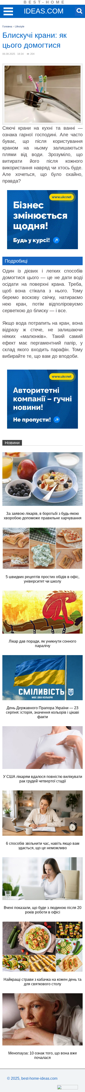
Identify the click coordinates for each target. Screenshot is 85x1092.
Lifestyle (19, 26)
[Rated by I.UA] (67, 1088)
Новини (12, 442)
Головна (7, 26)
